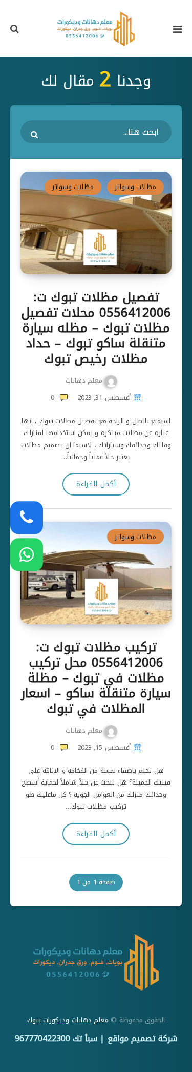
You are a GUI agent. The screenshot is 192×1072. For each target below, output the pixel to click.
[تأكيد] (35, 134)
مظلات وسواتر (135, 186)
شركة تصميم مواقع (143, 1038)
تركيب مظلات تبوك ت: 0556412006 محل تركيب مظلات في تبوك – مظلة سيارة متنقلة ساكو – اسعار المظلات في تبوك (96, 677)
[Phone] (26, 517)
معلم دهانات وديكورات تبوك (68, 1020)
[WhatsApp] (26, 554)
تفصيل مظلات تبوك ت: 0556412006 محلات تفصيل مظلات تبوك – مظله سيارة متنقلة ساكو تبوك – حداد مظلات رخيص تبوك (96, 327)
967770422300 (42, 1038)
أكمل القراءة (95, 484)
